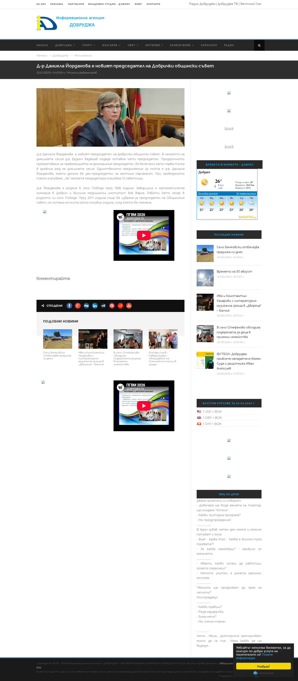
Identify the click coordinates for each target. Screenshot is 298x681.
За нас (41, 4)
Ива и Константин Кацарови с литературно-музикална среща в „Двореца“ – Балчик (91, 358)
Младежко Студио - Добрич (109, 4)
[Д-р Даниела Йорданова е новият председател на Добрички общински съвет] (110, 117)
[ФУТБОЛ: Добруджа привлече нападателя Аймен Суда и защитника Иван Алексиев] (205, 360)
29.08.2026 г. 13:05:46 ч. (231, 342)
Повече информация (254, 656)
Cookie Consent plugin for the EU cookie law (263, 673)
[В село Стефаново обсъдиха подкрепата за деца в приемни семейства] (128, 339)
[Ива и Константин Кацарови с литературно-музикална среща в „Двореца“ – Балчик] (92, 339)
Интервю (153, 45)
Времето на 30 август (234, 271)
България (109, 45)
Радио (229, 45)
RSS (38, 667)
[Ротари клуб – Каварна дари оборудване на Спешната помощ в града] (163, 339)
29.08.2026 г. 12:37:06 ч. (231, 373)
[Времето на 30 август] (205, 277)
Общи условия (229, 663)
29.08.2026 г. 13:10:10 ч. (230, 315)
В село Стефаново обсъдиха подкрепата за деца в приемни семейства (127, 358)
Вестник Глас (251, 4)
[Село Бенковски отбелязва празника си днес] (57, 339)
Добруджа (63, 45)
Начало (42, 45)
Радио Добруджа (202, 4)
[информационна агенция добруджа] (70, 22)
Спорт (87, 45)
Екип (138, 4)
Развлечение (180, 45)
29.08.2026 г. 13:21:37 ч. (230, 276)
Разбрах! (263, 666)
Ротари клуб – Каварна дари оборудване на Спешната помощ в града (162, 358)
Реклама (57, 4)
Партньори (76, 4)
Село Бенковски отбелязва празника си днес (57, 355)
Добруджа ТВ (228, 4)
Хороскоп (209, 45)
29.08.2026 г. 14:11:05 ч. (230, 257)
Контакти (153, 4)
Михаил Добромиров (81, 72)
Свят (131, 45)
